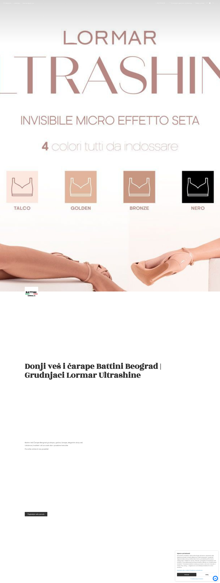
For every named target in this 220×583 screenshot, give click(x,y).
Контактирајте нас (28, 3)
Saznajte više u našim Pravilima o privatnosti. (190, 570)
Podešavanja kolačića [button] (197, 579)
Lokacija (17, 3)
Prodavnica (7, 3)
